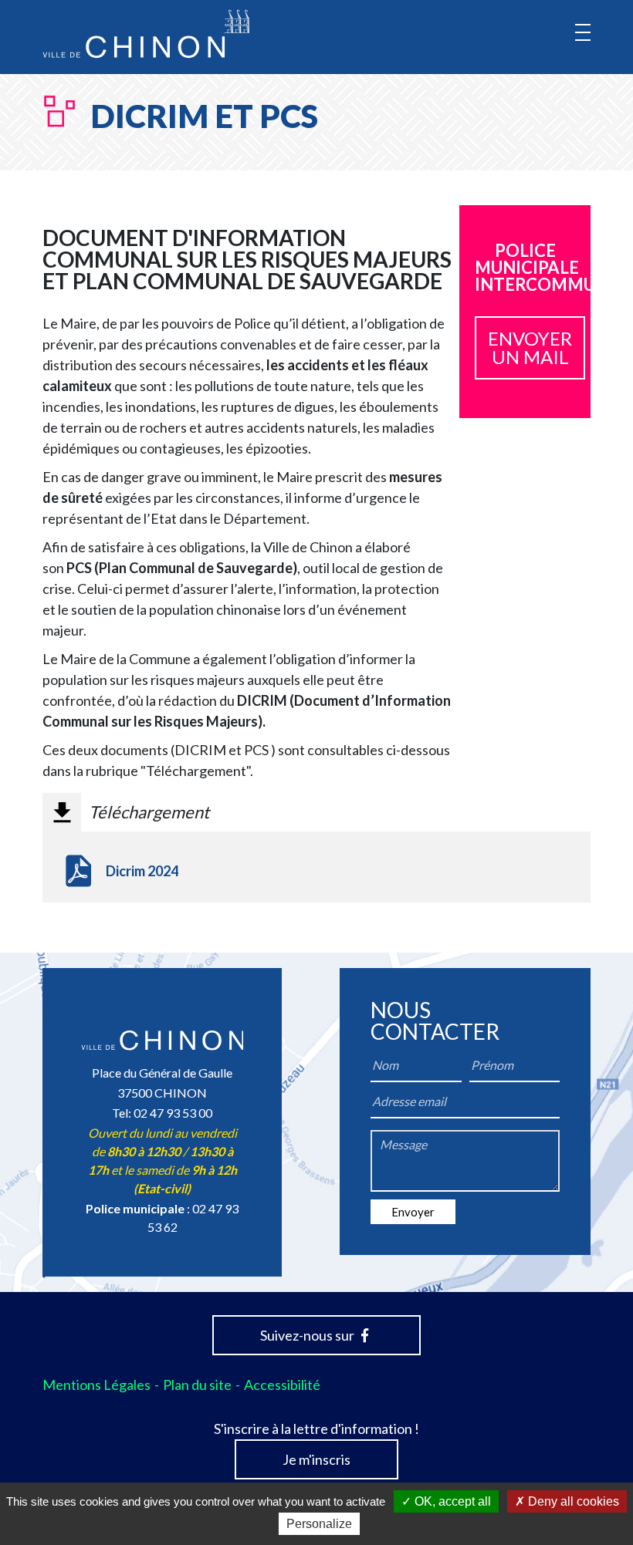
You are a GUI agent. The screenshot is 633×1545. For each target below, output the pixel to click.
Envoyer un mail (530, 347)
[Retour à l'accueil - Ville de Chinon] (145, 34)
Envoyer (413, 1212)
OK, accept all (451, 1501)
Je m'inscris (316, 1459)
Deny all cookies (572, 1501)
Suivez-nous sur (308, 1335)
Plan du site (197, 1384)
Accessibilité (282, 1384)
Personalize (319, 1523)
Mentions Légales (96, 1384)
